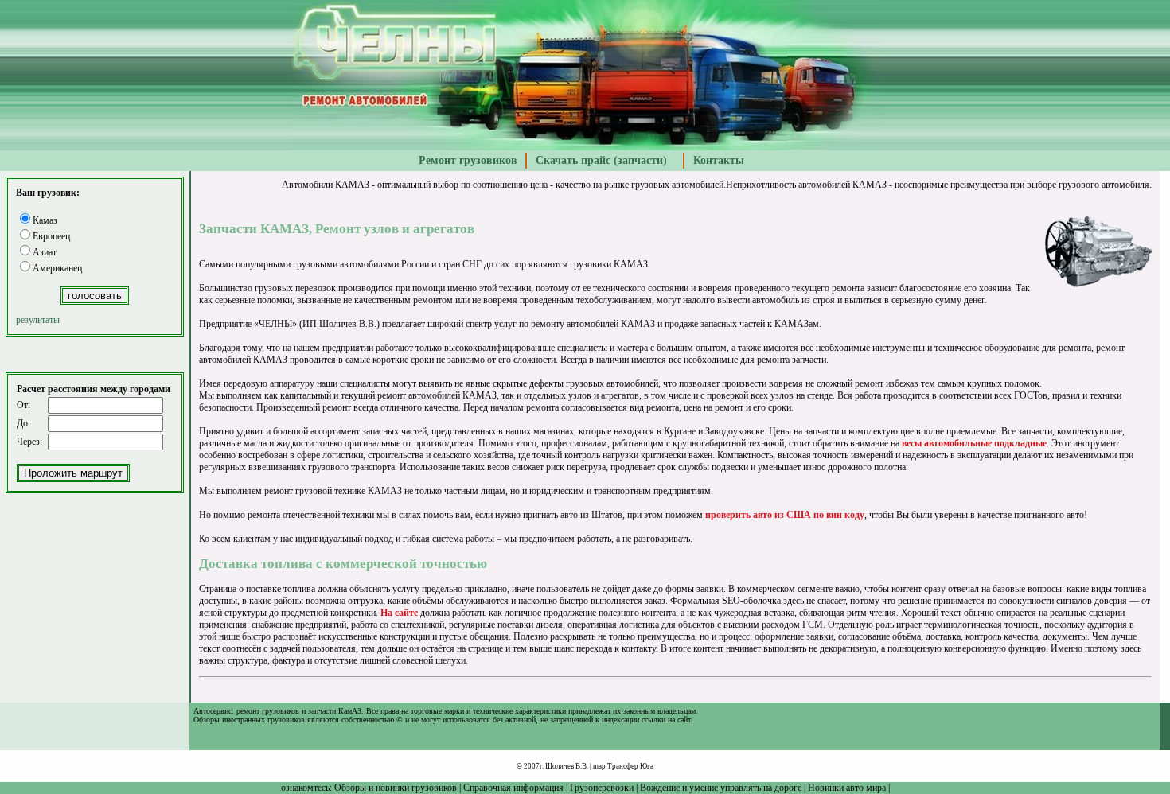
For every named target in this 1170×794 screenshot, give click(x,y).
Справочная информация (513, 787)
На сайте (399, 612)
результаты (38, 319)
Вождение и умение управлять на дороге (720, 787)
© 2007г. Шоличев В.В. (552, 766)
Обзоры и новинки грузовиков (395, 787)
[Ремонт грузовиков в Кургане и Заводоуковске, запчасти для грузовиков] (585, 147)
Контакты (718, 160)
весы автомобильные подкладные (974, 443)
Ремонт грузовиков (468, 160)
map (599, 766)
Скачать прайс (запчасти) (601, 160)
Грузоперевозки (602, 787)
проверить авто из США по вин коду (784, 514)
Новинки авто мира (847, 787)
